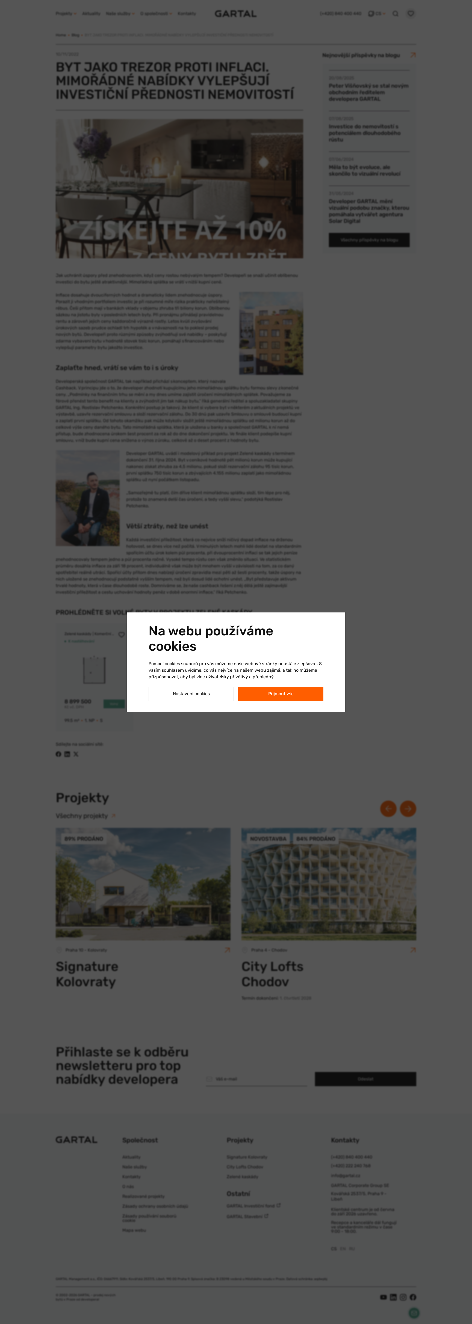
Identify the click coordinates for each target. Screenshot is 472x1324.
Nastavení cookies (191, 693)
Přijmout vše (281, 693)
